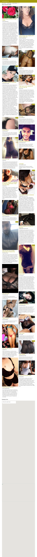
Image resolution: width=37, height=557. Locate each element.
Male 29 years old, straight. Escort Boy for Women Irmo (8, 251)
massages (21, 163)
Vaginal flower (5, 318)
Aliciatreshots (5, 130)
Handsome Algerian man (24, 141)
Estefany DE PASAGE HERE (25, 375)
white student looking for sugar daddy (9, 19)
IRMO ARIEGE (22, 354)
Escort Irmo (21, 274)
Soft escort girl (5, 159)
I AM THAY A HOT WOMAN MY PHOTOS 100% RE (26, 87)
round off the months (24, 304)
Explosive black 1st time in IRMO (9, 215)
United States (9, 3)
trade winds (21, 333)
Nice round (4, 58)
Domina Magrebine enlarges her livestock (26, 227)
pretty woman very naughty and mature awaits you (26, 36)
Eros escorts (4, 3)
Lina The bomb (5, 293)
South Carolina (14, 3)
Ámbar (20, 67)
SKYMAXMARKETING (5, 1)
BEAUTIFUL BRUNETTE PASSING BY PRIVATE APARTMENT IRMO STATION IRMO (9, 183)
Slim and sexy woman (7, 348)
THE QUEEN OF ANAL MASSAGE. (26, 194)
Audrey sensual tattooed (8, 387)
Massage (21, 116)
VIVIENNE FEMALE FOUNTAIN (9, 82)
